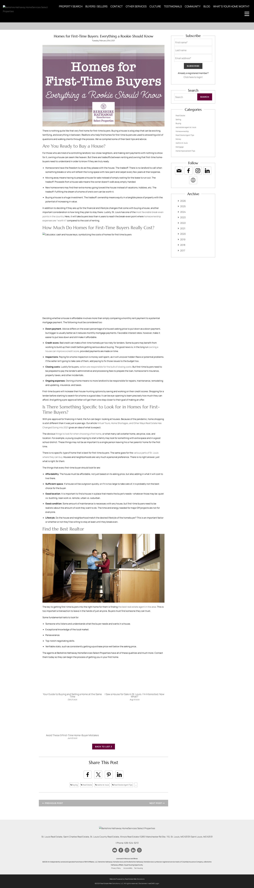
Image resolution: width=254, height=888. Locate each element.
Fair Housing (138, 868)
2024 (183, 212)
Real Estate (87, 785)
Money (178, 139)
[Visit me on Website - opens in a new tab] (193, 180)
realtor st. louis (103, 785)
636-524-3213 (131, 842)
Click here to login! (193, 77)
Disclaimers (142, 883)
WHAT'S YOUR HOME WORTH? (231, 6)
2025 (183, 206)
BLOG (206, 6)
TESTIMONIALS (173, 6)
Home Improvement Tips (185, 151)
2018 (182, 245)
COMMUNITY (192, 6)
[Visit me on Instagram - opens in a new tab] (198, 171)
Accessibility (127, 868)
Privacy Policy (116, 868)
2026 (183, 200)
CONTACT (116, 6)
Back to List (103, 746)
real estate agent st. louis (186, 127)
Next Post (156, 803)
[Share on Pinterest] (109, 775)
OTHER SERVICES (136, 6)
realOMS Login (153, 883)
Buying (75, 785)
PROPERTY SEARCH (70, 6)
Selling (178, 119)
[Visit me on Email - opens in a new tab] (179, 171)
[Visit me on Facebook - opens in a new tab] (188, 171)
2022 (183, 223)
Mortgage (180, 147)
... (136, 785)
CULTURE (155, 6)
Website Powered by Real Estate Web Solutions (127, 879)
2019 (182, 239)
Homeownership (182, 131)
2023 (183, 217)
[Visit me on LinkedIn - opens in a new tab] (207, 171)
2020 (183, 233)
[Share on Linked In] (119, 775)
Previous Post (53, 803)
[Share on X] (98, 775)
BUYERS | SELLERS (96, 6)
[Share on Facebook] (88, 775)
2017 (182, 250)
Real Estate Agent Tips (123, 785)
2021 (182, 228)
